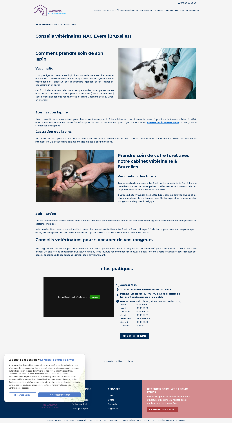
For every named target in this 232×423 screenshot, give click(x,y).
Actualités (179, 10)
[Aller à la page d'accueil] (53, 10)
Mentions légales (54, 420)
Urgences (158, 10)
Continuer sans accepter (19, 388)
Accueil (97, 10)
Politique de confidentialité (75, 420)
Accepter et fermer (61, 395)
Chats (130, 361)
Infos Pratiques (192, 10)
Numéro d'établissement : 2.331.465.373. (139, 420)
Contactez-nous (134, 335)
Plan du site (93, 420)
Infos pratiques (80, 408)
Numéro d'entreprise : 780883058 (171, 420)
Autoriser (95, 297)
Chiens (120, 361)
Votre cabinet (146, 10)
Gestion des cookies (111, 420)
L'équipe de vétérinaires (127, 10)
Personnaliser (24, 395)
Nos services (108, 10)
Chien (111, 395)
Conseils (169, 10)
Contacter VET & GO (162, 409)
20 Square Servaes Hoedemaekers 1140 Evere (145, 289)
